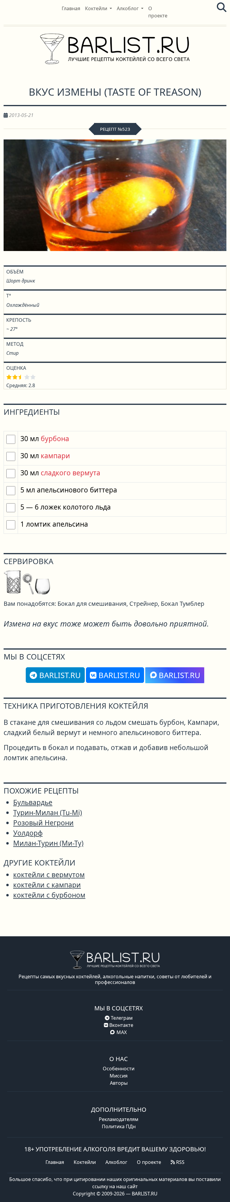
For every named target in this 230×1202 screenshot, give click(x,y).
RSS (179, 1162)
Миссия (119, 1075)
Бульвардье (32, 802)
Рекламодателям (118, 1119)
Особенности (118, 1068)
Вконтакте (120, 1025)
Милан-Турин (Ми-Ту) (48, 843)
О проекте (149, 1162)
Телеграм (121, 1018)
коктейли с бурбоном (49, 895)
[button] (98, 8)
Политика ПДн (119, 1126)
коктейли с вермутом (49, 874)
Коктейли (85, 1162)
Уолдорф (28, 833)
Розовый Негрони (43, 822)
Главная (55, 1162)
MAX (121, 1032)
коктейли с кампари (47, 885)
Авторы (119, 1083)
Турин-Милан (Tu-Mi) (47, 812)
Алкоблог (116, 1162)
